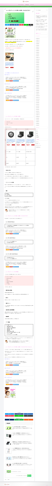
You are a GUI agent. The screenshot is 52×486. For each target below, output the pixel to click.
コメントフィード (38, 145)
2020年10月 (37, 116)
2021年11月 (37, 97)
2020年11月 (37, 114)
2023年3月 (37, 69)
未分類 (37, 135)
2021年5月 (37, 107)
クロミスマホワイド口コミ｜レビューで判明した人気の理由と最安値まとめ (41, 26)
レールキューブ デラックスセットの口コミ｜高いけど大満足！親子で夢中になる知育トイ (41, 29)
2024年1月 (37, 55)
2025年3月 (37, 50)
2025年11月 (37, 40)
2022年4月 (37, 88)
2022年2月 (37, 92)
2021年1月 (37, 111)
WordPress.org (38, 147)
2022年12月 (37, 74)
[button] (47, 10)
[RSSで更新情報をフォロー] (28, 419)
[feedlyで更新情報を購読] (19, 419)
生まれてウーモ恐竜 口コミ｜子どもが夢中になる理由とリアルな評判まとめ (41, 24)
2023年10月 (37, 59)
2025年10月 (37, 41)
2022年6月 (37, 85)
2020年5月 (37, 125)
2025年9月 (37, 43)
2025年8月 (37, 45)
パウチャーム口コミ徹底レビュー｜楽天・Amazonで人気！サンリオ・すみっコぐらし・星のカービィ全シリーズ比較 (41, 20)
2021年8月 (37, 102)
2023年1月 (37, 73)
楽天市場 (11, 80)
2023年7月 (37, 64)
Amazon (7, 80)
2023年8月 (37, 62)
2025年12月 (37, 38)
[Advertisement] (19, 108)
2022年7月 (37, 83)
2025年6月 (37, 48)
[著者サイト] (9, 419)
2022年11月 (37, 76)
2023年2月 (37, 71)
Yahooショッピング (16, 80)
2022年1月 (37, 93)
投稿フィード (38, 143)
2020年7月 (37, 121)
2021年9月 (37, 100)
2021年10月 (37, 99)
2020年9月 (37, 118)
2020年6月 (37, 123)
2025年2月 (37, 52)
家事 (5, 410)
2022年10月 (37, 78)
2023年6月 (37, 66)
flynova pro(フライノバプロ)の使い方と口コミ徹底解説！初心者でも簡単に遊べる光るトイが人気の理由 (41, 16)
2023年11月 (37, 57)
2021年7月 (37, 104)
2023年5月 (37, 67)
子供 (37, 131)
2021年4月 (37, 109)
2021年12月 (37, 95)
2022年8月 (37, 81)
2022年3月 (37, 90)
